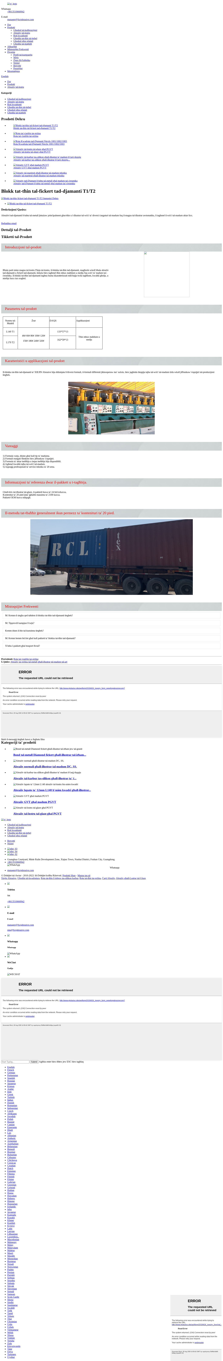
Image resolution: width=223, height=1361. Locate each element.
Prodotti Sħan (69, 875)
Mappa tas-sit (84, 875)
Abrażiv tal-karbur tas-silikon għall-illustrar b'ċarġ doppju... (41, 160)
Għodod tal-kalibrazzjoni (25, 30)
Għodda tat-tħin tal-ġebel (25, 38)
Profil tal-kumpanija (22, 54)
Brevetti (17, 65)
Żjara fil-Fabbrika (21, 60)
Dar (9, 24)
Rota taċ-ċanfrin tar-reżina (25, 136)
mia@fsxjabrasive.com (18, 930)
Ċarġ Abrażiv (108, 878)
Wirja (16, 57)
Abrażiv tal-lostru (21, 33)
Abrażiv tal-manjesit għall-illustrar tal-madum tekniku (38, 175)
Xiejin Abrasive (8, 878)
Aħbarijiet (12, 46)
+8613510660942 (15, 11)
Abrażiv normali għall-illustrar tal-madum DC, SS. (45, 766)
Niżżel (16, 63)
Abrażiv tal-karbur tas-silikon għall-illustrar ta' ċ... (44, 778)
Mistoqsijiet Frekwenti (18, 49)
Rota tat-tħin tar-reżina (90, 878)
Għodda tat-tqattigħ (22, 44)
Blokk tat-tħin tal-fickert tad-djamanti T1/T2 (34, 128)
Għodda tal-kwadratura (28, 878)
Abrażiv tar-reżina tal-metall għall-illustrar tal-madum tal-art (38, 662)
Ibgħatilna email (9, 223)
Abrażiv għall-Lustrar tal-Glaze (131, 878)
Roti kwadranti (20, 35)
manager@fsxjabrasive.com (20, 19)
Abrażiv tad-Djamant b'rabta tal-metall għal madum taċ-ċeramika (44, 183)
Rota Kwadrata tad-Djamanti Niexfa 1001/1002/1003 (38, 144)
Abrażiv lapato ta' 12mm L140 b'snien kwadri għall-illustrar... (52, 790)
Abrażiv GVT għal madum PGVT (29, 167)
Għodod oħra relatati (23, 41)
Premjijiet (17, 68)
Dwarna (11, 52)
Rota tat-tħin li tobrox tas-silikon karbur (59, 878)
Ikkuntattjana (13, 71)
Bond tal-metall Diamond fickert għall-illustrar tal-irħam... (49, 754)
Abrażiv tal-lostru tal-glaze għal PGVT (32, 152)
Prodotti (11, 27)
